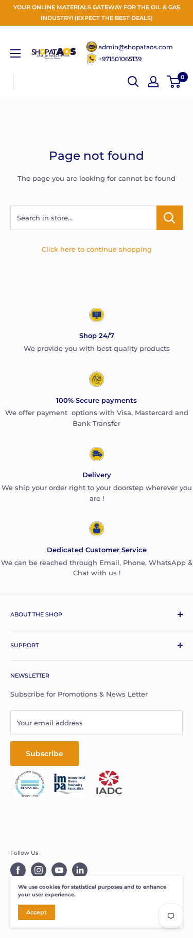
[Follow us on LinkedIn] (79, 870)
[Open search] (133, 81)
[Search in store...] (169, 217)
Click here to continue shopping (97, 249)
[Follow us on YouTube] (59, 870)
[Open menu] (15, 53)
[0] (174, 82)
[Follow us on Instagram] (38, 870)
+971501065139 (120, 59)
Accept (36, 912)
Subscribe (44, 753)
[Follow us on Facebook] (18, 870)
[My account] (153, 81)
